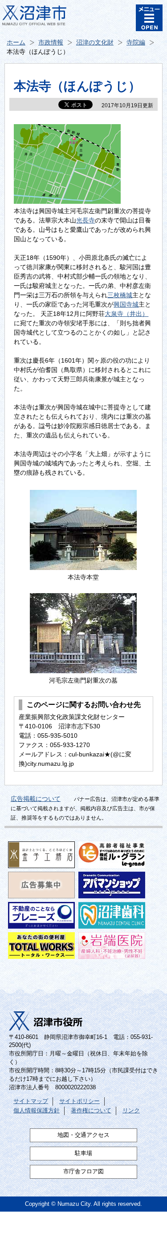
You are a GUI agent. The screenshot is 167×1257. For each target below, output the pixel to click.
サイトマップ (30, 1101)
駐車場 (83, 1153)
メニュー (149, 17)
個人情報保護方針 (36, 1110)
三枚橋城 (119, 295)
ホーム (16, 42)
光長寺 (85, 220)
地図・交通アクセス (83, 1135)
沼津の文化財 (95, 42)
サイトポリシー (79, 1101)
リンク (131, 1110)
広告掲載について (36, 798)
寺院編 (135, 42)
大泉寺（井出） (126, 313)
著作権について (91, 1110)
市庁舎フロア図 (83, 1171)
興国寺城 (126, 304)
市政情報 (50, 42)
